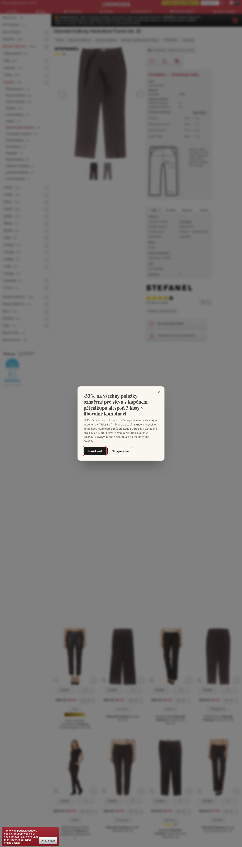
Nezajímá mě (120, 451)
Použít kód (95, 451)
